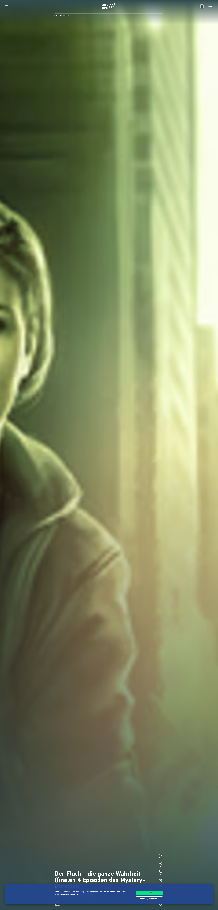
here (76, 895)
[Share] (161, 880)
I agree (149, 893)
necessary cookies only (149, 899)
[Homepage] (109, 6)
